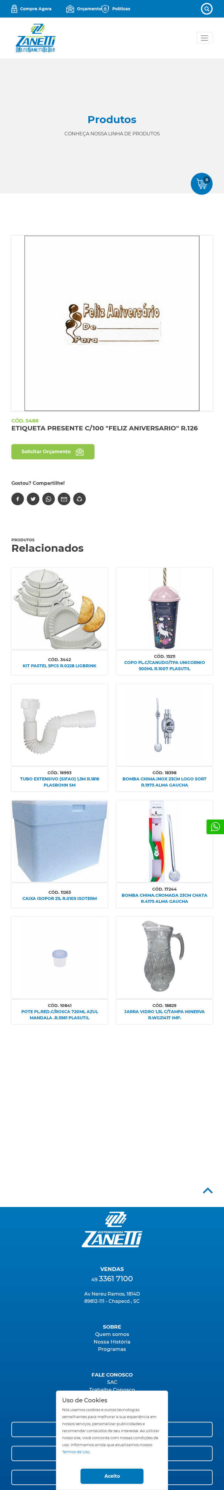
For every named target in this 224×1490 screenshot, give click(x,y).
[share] (79, 499)
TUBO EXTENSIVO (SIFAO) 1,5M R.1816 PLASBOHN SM (59, 782)
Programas (112, 1349)
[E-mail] (64, 499)
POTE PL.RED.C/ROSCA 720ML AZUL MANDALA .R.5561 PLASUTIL (59, 1014)
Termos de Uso (76, 1452)
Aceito (112, 1476)
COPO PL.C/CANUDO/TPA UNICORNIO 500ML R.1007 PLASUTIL (164, 665)
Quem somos (112, 1334)
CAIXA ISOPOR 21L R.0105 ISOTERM (59, 898)
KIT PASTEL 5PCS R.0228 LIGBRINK (59, 665)
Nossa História (112, 1342)
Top (208, 1190)
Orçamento (89, 8)
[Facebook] (17, 499)
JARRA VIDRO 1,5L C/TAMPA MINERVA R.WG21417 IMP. (164, 1014)
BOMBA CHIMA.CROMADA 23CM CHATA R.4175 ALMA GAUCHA (164, 898)
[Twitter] (33, 499)
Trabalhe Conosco (112, 1390)
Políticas (121, 8)
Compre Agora (36, 8)
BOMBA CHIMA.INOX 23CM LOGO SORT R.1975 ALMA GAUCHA (164, 782)
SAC (112, 1382)
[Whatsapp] (215, 827)
